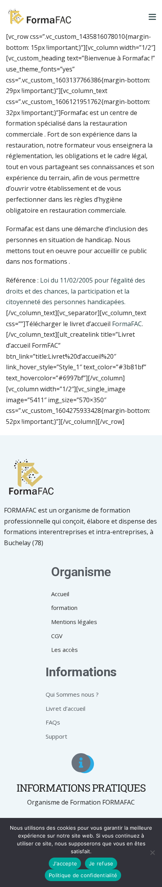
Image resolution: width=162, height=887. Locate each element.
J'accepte (65, 863)
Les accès (64, 649)
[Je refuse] (152, 852)
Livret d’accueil (65, 708)
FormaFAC (127, 323)
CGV (57, 636)
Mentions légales (74, 622)
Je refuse (101, 863)
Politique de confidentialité (83, 875)
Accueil (60, 594)
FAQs (53, 722)
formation (64, 607)
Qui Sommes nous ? (72, 694)
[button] (152, 16)
